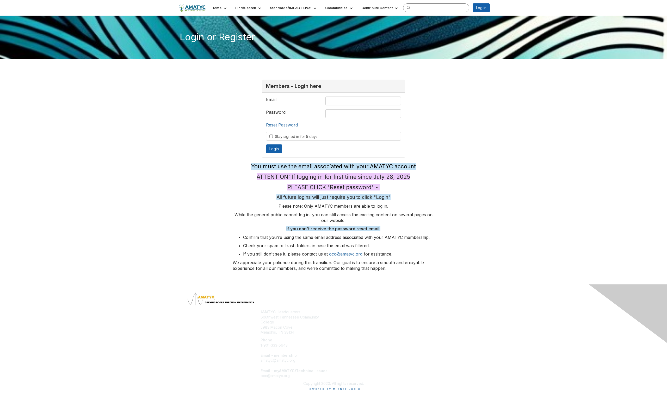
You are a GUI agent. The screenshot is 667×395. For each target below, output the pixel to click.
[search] (408, 7)
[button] (219, 8)
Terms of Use (422, 317)
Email (271, 99)
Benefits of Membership (356, 317)
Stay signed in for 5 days (295, 136)
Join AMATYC (347, 312)
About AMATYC (424, 312)
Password (276, 112)
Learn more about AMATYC (359, 322)
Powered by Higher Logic (334, 389)
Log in (481, 7)
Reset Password (282, 125)
